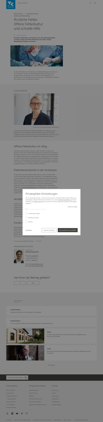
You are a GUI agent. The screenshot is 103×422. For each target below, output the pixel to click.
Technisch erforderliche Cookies (37, 209)
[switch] (72, 207)
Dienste (30, 222)
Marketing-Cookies (33, 218)
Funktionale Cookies (34, 213)
